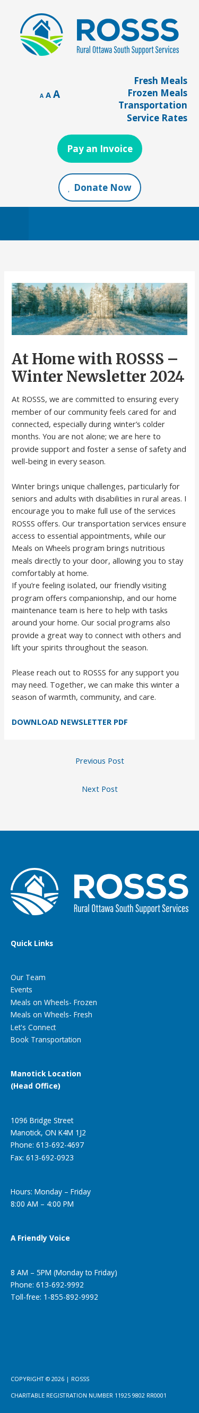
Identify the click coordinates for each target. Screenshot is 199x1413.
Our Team (28, 977)
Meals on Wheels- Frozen (54, 1002)
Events (21, 989)
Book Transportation (46, 1039)
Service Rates (157, 118)
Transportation (152, 105)
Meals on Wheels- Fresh (51, 1014)
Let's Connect (33, 1027)
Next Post (100, 788)
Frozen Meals (157, 93)
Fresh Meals (160, 80)
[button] (14, 223)
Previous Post (99, 760)
